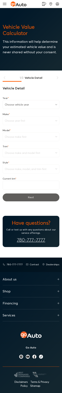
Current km (9, 178)
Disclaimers (21, 381)
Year (6, 98)
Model (7, 130)
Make (6, 114)
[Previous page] (5, 78)
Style (6, 162)
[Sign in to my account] (57, 4)
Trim (6, 146)
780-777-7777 (31, 240)
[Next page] (57, 78)
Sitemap (35, 385)
